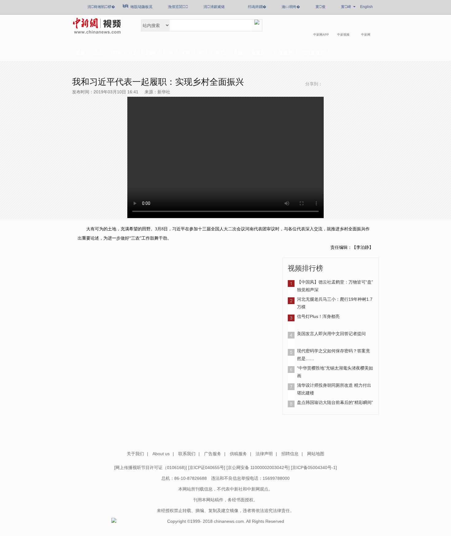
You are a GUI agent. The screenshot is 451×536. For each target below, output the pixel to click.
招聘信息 (290, 453)
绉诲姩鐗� (257, 7)
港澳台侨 (260, 52)
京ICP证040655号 (206, 467)
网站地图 (315, 453)
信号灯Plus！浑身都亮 (318, 316)
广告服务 (212, 453)
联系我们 (186, 453)
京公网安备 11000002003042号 (258, 467)
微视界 (285, 52)
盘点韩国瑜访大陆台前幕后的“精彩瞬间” (335, 402)
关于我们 (135, 453)
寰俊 (320, 7)
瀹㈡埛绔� (291, 7)
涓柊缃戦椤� (101, 7)
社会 (133, 52)
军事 (168, 52)
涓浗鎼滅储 (214, 7)
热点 (98, 52)
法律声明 (264, 453)
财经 (221, 52)
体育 (203, 52)
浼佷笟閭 (178, 7)
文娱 (186, 52)
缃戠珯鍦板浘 (141, 7)
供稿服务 (238, 453)
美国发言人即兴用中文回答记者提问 (331, 333)
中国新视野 (312, 52)
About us (161, 453)
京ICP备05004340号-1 (314, 467)
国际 (151, 52)
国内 (116, 52)
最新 (81, 52)
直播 (238, 52)
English (366, 7)
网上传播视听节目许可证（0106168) (150, 467)
